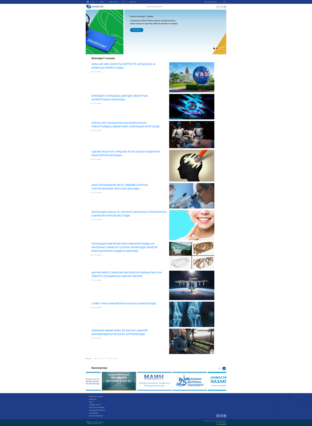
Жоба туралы (113, 1)
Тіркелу (101, 1)
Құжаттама (92, 399)
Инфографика (94, 413)
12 (116, 358)
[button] (88, 2)
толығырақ (98, 30)
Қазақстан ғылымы (96, 396)
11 (113, 358)
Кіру (93, 1)
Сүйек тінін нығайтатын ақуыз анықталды (123, 303)
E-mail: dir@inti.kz (221, 424)
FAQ (123, 1)
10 (111, 358)
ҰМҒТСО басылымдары (97, 407)
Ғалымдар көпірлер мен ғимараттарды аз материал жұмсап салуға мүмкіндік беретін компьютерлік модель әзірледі (124, 247)
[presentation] (219, 368)
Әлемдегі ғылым (95, 405)
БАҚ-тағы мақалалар (96, 416)
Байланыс (132, 1)
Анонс (91, 402)
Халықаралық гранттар (97, 410)
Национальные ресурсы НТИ (154, 6)
